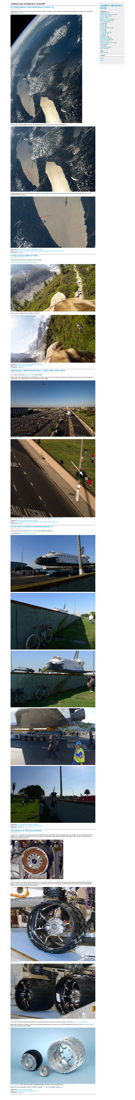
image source (15, 880)
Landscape (103, 34)
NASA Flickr (19, 437)
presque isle (56, 251)
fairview (28, 251)
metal (35, 1091)
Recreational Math (105, 39)
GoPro (19, 364)
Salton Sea (103, 41)
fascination (23, 1091)
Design (102, 23)
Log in (102, 58)
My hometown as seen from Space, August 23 (32, 7)
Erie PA (20, 249)
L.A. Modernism (104, 32)
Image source (15, 1084)
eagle (15, 366)
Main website (104, 52)
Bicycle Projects (104, 16)
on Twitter (20, 13)
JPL (17, 835)
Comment (20, 252)
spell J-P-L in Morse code (80, 1022)
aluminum (17, 1091)
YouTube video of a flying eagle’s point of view (24, 262)
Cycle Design (104, 22)
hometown (41, 251)
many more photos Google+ (28, 533)
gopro (19, 366)
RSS (101, 60)
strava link (32, 531)
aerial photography (19, 522)
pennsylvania (49, 251)
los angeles (35, 522)
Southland (35, 520)
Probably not (86, 1024)
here (44, 1087)
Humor (102, 31)
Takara (102, 45)
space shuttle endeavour (50, 522)
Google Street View (105, 28)
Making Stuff (103, 36)
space (62, 251)
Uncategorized (104, 47)
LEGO (102, 35)
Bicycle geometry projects (107, 14)
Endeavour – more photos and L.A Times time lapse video (38, 371)
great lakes (34, 251)
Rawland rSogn (104, 38)
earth (21, 251)
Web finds (40, 249)
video (23, 366)
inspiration (30, 1091)
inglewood (28, 522)
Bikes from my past (105, 20)
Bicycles (102, 17)
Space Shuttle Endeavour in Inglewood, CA (32, 527)
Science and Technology (29, 249)
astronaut (16, 251)
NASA (22, 826)
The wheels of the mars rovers (26, 831)
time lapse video (29, 375)
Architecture (103, 13)
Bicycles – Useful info (106, 19)
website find (29, 366)
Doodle (102, 25)
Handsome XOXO (57, 518)
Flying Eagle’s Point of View (24, 256)
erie (25, 251)
